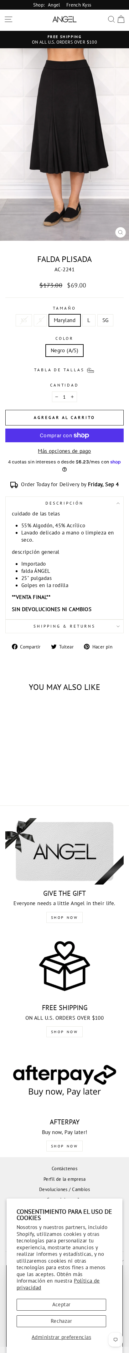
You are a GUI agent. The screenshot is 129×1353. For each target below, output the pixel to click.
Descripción (64, 503)
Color (64, 338)
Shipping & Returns (64, 626)
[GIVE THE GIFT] (64, 851)
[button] (64, 369)
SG (105, 320)
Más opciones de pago (64, 451)
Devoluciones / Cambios (64, 1189)
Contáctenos (65, 1168)
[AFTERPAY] (64, 1080)
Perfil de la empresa (64, 1179)
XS (24, 320)
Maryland (64, 320)
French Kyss (78, 5)
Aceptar (61, 1304)
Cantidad (64, 385)
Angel (54, 5)
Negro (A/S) (65, 350)
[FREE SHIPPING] (64, 966)
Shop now (64, 1031)
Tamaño (64, 308)
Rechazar (61, 1320)
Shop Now (64, 917)
